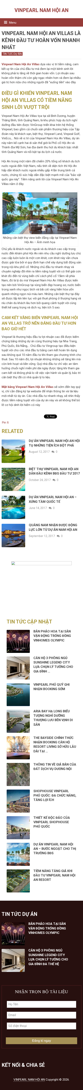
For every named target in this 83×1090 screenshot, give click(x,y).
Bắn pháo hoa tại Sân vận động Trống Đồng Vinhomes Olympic (52, 635)
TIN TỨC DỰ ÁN (12, 53)
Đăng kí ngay (41, 1040)
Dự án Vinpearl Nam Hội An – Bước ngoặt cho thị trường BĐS (54, 848)
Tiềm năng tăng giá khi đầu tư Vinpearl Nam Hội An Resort (54, 875)
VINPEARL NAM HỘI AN (41, 10)
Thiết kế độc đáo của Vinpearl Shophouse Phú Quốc (51, 822)
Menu (12, 22)
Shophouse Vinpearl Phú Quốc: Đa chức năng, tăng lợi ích (54, 795)
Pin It (5, 422)
